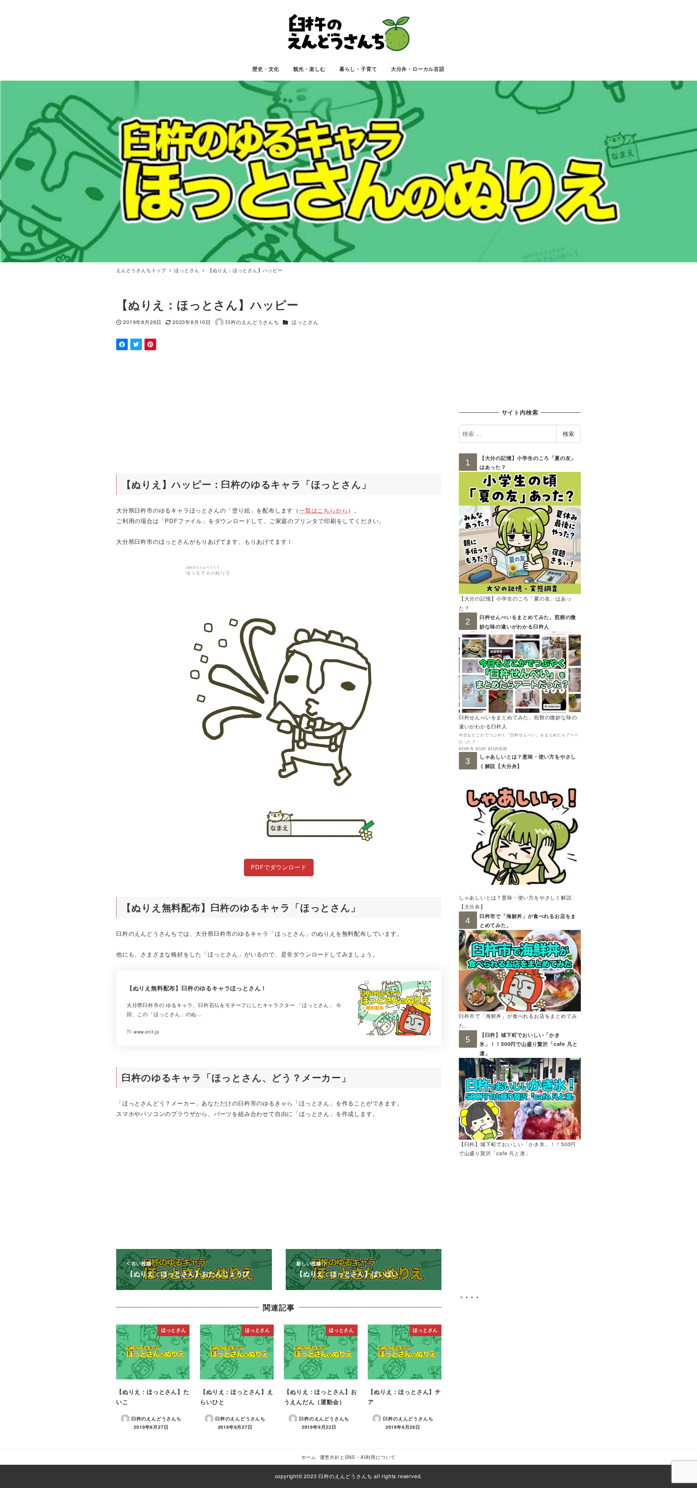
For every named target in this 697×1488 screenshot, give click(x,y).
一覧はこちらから (323, 510)
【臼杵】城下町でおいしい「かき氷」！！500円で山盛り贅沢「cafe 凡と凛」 (529, 1044)
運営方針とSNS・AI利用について (358, 1456)
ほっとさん (305, 322)
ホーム (308, 1456)
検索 (568, 433)
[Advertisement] (278, 412)
